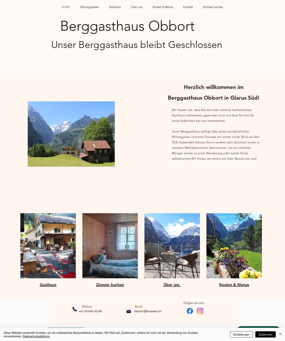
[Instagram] (200, 311)
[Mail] (128, 311)
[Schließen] (280, 334)
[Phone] (75, 309)
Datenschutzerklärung (36, 336)
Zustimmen (265, 334)
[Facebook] (190, 311)
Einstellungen (241, 334)
